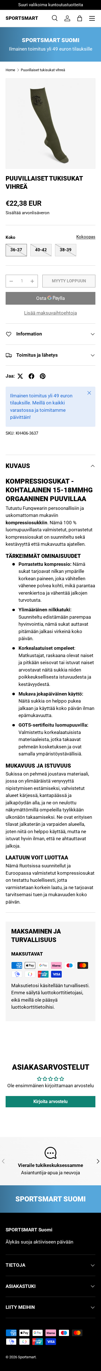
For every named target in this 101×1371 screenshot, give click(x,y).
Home (10, 70)
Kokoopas (85, 236)
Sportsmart (27, 1357)
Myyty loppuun (69, 280)
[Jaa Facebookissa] (31, 376)
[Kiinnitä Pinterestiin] (42, 376)
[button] (80, 18)
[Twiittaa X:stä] (20, 376)
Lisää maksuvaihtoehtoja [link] (50, 313)
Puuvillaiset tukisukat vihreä (43, 70)
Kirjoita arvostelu (50, 1101)
